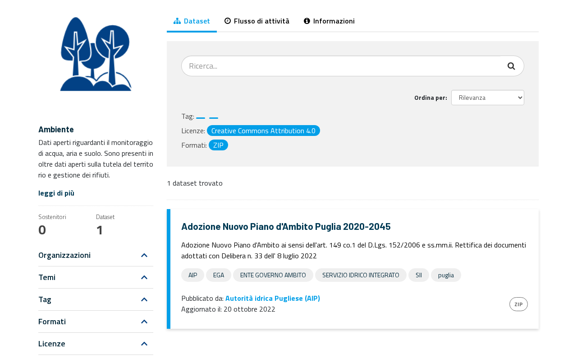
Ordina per (429, 97)
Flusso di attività (260, 20)
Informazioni (333, 20)
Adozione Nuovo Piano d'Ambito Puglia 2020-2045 (286, 226)
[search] (512, 66)
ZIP (518, 304)
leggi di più (56, 192)
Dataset (196, 20)
